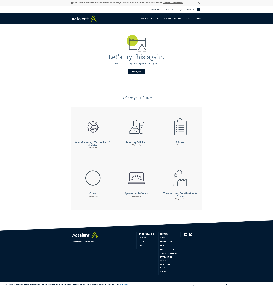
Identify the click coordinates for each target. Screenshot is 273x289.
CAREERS (163, 238)
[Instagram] (190, 234)
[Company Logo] (85, 235)
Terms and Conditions (168, 253)
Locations (164, 234)
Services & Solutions (146, 234)
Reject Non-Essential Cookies (218, 285)
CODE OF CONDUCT (167, 249)
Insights (142, 242)
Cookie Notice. (124, 284)
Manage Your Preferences (198, 285)
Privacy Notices (166, 257)
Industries (142, 238)
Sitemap (163, 271)
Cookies (163, 261)
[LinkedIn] (185, 234)
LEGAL (162, 245)
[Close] (269, 285)
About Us (142, 245)
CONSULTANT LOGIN (167, 242)
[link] (155, 10)
